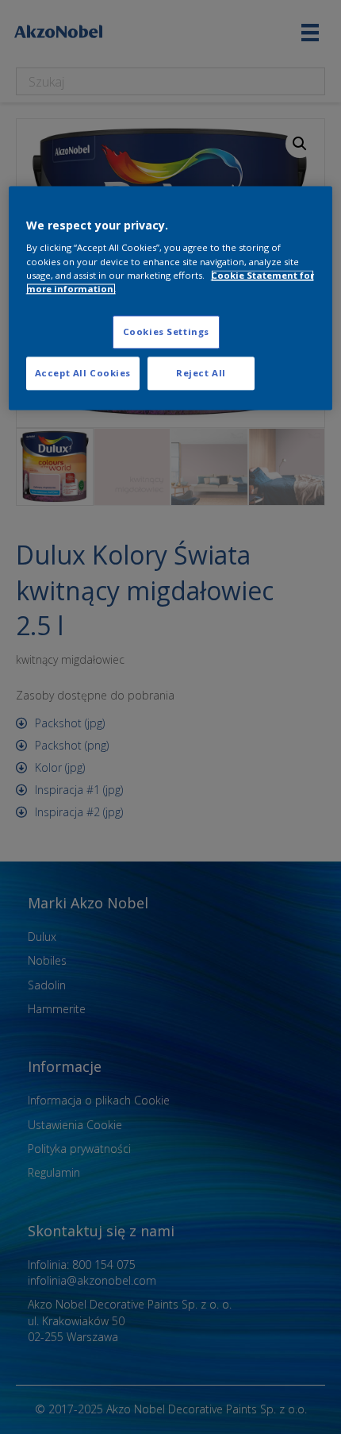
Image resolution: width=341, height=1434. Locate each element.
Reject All (201, 373)
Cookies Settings (166, 331)
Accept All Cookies (83, 373)
